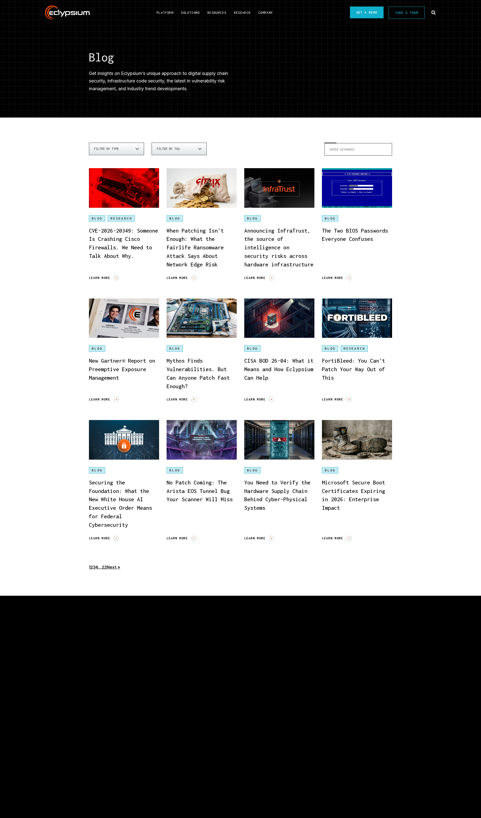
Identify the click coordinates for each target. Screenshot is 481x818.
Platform (101, 686)
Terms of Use (375, 789)
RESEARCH (121, 218)
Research (101, 737)
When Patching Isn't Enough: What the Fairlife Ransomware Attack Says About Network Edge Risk (195, 247)
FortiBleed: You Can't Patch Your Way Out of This (353, 369)
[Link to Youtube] (233, 764)
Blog (97, 218)
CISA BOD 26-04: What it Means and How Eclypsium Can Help (278, 369)
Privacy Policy (329, 789)
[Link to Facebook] (262, 764)
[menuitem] (165, 12)
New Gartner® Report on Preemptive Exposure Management (122, 369)
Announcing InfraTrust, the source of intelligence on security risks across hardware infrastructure (278, 247)
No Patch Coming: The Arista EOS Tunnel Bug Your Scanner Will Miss (200, 491)
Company (354, 686)
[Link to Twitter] (248, 764)
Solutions (166, 686)
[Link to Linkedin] (219, 764)
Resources (294, 686)
